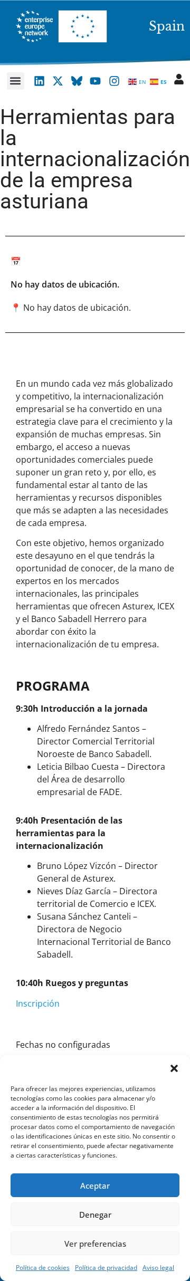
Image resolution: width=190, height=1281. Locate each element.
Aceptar (95, 1185)
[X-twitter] (58, 81)
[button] (174, 1068)
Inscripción (38, 1003)
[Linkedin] (39, 81)
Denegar (95, 1214)
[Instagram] (115, 81)
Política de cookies (43, 1267)
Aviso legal (158, 1267)
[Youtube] (95, 81)
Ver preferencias (95, 1243)
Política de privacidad (106, 1267)
